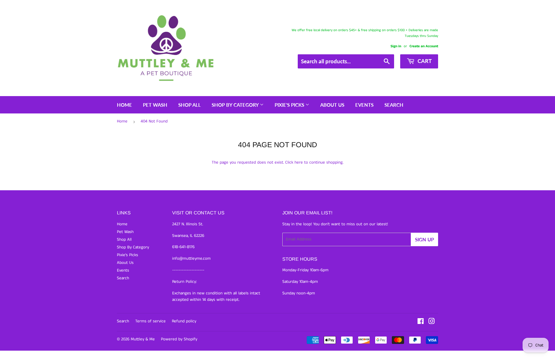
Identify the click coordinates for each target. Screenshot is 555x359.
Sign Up (424, 239)
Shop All (189, 105)
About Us (332, 105)
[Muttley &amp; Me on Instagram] (431, 322)
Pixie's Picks (290, 105)
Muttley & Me (143, 339)
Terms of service (150, 321)
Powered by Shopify (179, 339)
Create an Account (424, 46)
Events (364, 105)
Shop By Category (236, 105)
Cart (424, 61)
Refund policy (184, 321)
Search (393, 105)
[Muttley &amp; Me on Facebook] (420, 322)
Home (124, 105)
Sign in (396, 46)
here (299, 162)
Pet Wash (155, 105)
